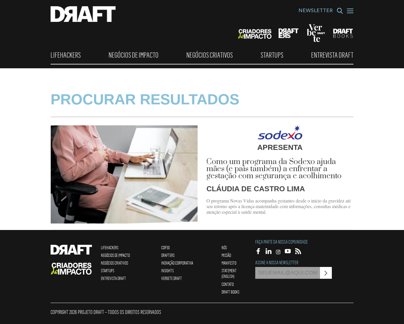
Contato (228, 284)
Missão (226, 255)
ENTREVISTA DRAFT (332, 55)
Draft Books (230, 291)
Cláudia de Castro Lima (255, 188)
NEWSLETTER (315, 11)
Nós (224, 247)
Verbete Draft (171, 278)
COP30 (165, 247)
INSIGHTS (167, 270)
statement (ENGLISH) (229, 273)
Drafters (167, 255)
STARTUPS (272, 55)
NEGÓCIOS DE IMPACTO (134, 55)
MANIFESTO (229, 262)
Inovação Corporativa (177, 262)
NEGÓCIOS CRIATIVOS (209, 55)
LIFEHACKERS (66, 55)
